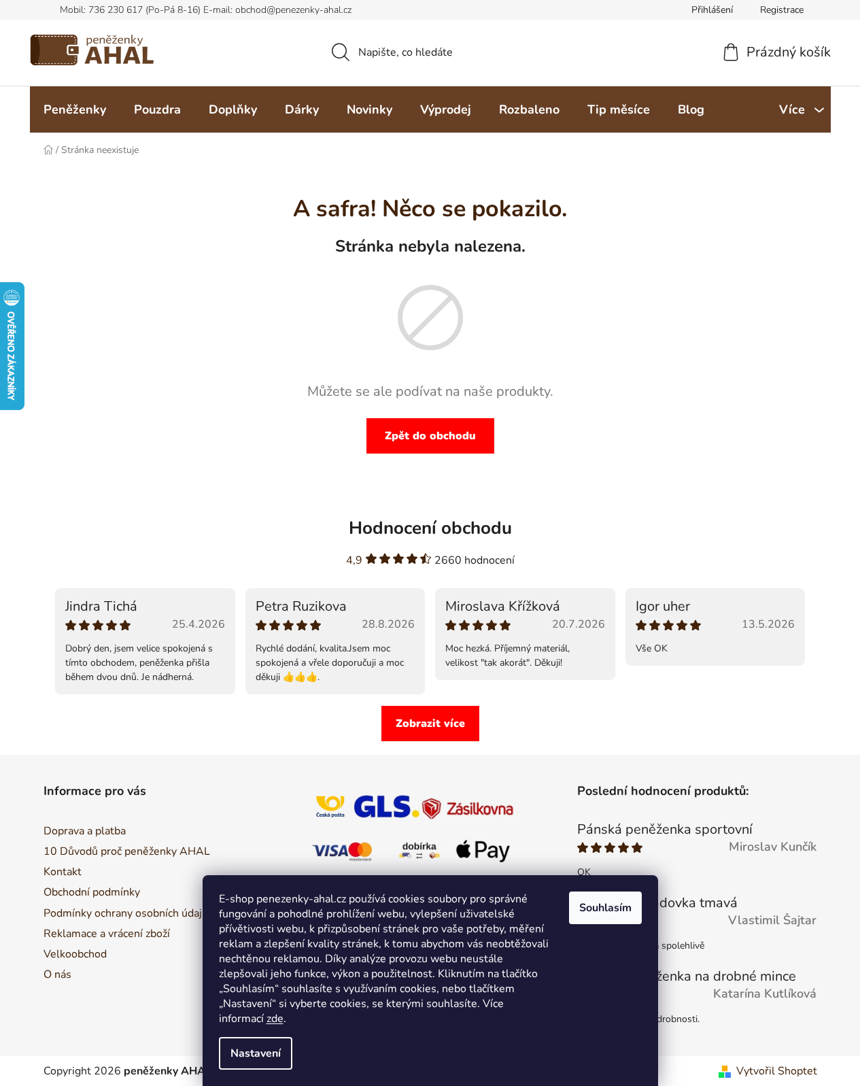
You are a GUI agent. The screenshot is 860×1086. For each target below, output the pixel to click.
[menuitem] (75, 109)
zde (274, 1018)
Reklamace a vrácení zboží (107, 933)
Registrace (782, 9)
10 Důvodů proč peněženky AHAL (127, 851)
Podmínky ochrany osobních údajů (126, 913)
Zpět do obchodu (430, 435)
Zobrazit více (430, 723)
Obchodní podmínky (92, 892)
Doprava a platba (85, 831)
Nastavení (255, 1053)
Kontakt (63, 871)
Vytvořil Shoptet (776, 1071)
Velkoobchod (75, 954)
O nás (57, 974)
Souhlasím (605, 907)
